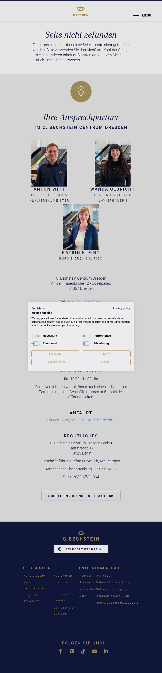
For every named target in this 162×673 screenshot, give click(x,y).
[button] (38, 308)
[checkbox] (35, 336)
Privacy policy (122, 308)
